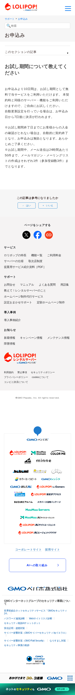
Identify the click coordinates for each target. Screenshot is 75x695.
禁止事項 (22, 372)
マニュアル (27, 284)
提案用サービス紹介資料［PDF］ (25, 266)
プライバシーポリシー (16, 377)
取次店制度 (35, 261)
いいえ (49, 205)
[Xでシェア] (26, 234)
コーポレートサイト (28, 549)
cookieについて (40, 377)
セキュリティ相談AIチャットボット (22, 623)
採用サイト (52, 549)
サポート (9, 19)
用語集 (64, 284)
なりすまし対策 (58, 640)
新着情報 (9, 337)
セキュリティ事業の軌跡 (16, 645)
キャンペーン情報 (31, 337)
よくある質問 (47, 284)
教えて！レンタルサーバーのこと (25, 290)
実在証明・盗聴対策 (14, 628)
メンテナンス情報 (58, 337)
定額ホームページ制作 (51, 302)
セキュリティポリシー (43, 372)
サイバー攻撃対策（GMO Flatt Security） (24, 640)
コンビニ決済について (16, 382)
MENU (68, 8)
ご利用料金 (54, 255)
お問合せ (9, 284)
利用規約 (9, 372)
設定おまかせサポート (18, 302)
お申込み (23, 19)
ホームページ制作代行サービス (23, 296)
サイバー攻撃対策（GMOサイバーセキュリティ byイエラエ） (35, 632)
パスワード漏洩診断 (14, 618)
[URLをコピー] (49, 234)
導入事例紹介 (12, 320)
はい (28, 205)
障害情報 (9, 343)
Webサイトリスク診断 (40, 618)
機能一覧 (36, 255)
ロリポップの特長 (15, 255)
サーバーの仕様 (14, 261)
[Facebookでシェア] (38, 234)
